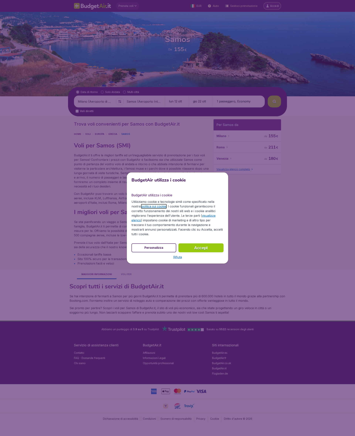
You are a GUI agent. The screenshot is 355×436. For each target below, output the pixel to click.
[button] (177, 257)
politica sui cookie (153, 206)
